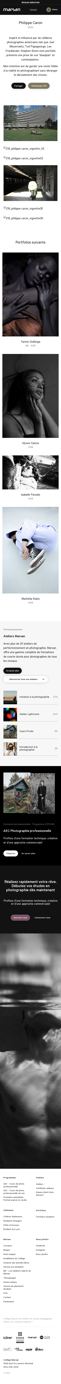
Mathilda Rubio (30, 598)
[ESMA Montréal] (20, 1337)
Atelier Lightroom (29, 714)
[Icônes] (7, 1337)
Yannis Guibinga (30, 341)
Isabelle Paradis (30, 494)
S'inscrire (10, 853)
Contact (33, 9)
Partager (18, 86)
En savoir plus (12, 670)
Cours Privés (26, 731)
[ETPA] (29, 1349)
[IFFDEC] (39, 1349)
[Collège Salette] (45, 1337)
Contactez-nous (42, 917)
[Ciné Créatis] (19, 1349)
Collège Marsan (11, 10)
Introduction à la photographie (28, 748)
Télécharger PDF (39, 86)
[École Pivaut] (7, 1349)
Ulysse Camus (30, 443)
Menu (55, 9)
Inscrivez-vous (20, 917)
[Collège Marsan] (32, 1337)
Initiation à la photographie (34, 696)
